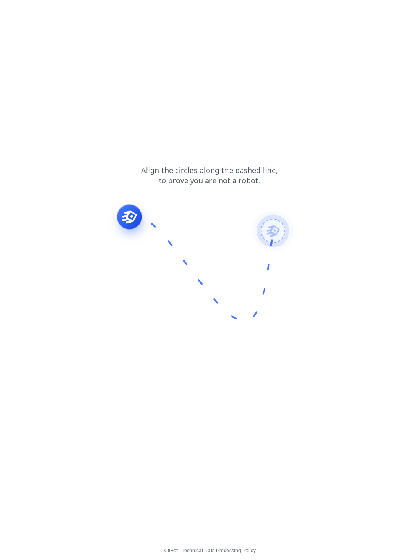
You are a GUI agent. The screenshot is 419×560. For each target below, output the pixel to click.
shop (33, 12)
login (87, 12)
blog (11, 12)
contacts (114, 12)
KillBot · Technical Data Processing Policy (209, 550)
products (60, 12)
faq (139, 12)
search (185, 12)
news (160, 12)
